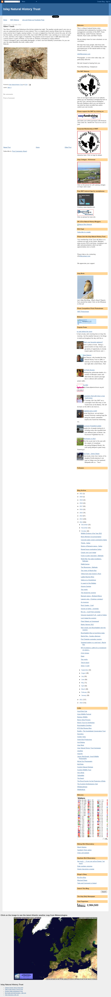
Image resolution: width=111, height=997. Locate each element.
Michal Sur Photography (84, 761)
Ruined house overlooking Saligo (91, 549)
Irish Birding (81, 742)
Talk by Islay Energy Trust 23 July (14, 989)
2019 (81, 500)
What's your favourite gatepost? (93, 342)
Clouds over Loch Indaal (88, 552)
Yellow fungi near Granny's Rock (91, 574)
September (85, 670)
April (83, 686)
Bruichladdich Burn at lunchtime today (93, 633)
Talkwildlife (80, 775)
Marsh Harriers (82, 847)
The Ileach (80, 778)
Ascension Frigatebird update (92, 426)
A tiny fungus (85, 653)
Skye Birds (80, 773)
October (84, 531)
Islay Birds (80, 745)
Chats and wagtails (83, 853)
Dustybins (80, 734)
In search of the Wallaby (88, 583)
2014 (81, 516)
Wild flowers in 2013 (89, 439)
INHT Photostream (83, 311)
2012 (81, 522)
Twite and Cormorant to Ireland (86, 883)
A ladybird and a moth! (90, 411)
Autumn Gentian (86, 586)
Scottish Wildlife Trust (84, 770)
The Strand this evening (88, 593)
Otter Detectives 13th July (12, 994)
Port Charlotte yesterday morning (91, 639)
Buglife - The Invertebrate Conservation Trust (91, 731)
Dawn (82, 656)
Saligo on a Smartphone (88, 580)
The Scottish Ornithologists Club (87, 784)
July (82, 676)
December (84, 524)
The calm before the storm (84, 331)
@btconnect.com (85, 256)
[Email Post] (30, 84)
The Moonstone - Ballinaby (89, 567)
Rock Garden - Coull (87, 605)
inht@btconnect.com (83, 54)
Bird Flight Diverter (89, 370)
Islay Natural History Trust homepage (89, 748)
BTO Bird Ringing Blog (84, 728)
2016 (81, 509)
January (84, 695)
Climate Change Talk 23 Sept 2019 (14, 987)
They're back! (85, 662)
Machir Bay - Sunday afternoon (90, 636)
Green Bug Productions (84, 739)
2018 (81, 503)
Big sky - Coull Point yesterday (90, 612)
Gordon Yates (81, 737)
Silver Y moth (85, 666)
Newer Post (7, 147)
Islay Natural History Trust (21, 9)
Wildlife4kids (81, 789)
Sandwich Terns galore (84, 850)
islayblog (80, 751)
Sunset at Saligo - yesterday (90, 608)
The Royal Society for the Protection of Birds (91, 781)
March (83, 689)
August (83, 673)
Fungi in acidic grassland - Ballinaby (92, 556)
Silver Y (9, 87)
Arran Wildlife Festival (84, 714)
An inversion (85, 602)
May (82, 683)
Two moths (84, 589)
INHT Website (14, 20)
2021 (81, 493)
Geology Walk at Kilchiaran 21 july (14, 991)
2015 (81, 513)
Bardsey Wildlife (82, 717)
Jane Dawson (87, 355)
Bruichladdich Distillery (84, 725)
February (84, 692)
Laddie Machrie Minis (87, 577)
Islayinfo (80, 754)
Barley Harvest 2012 (87, 624)
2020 (81, 497)
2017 (81, 506)
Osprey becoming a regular (85, 869)
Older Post (68, 147)
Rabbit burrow (85, 564)
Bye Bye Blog (81, 877)
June (83, 679)
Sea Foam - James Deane (91, 453)
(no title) (85, 385)
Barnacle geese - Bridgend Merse (91, 596)
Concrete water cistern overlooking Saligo (94, 540)
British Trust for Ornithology (86, 722)
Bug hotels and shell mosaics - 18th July (15, 993)
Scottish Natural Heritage (85, 767)
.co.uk (86, 321)
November (84, 528)
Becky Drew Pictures (84, 720)
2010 (81, 703)
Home (5, 20)
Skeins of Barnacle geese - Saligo (91, 546)
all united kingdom (86, 322)
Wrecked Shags (82, 880)
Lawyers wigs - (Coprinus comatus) (92, 599)
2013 (81, 519)
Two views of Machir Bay (89, 570)
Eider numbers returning (84, 866)
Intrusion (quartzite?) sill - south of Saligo (94, 615)
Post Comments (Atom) (19, 151)
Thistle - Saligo (85, 543)
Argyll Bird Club (82, 711)
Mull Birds (80, 764)
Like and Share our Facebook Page (33, 20)
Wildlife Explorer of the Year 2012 (91, 533)
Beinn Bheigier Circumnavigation (91, 537)
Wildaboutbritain (82, 787)
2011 (81, 699)
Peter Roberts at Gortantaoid (90, 621)
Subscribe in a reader (84, 232)
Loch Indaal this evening (88, 618)
